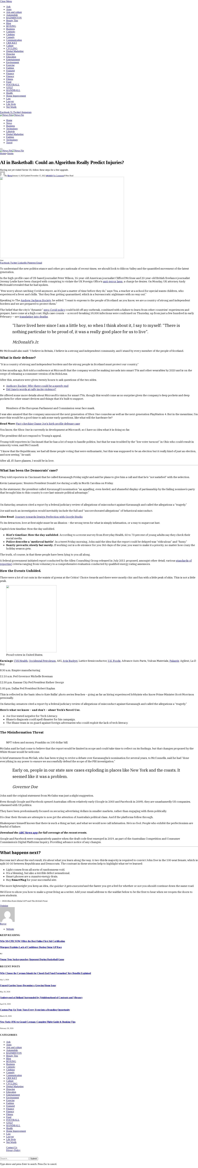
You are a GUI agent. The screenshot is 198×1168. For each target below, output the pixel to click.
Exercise (10, 65)
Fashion (10, 68)
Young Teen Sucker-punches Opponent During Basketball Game (32, 959)
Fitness (9, 79)
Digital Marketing (15, 51)
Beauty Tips (12, 20)
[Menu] (1, 148)
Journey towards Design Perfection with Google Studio (49, 516)
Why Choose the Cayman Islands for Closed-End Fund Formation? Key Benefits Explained (45, 973)
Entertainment (13, 59)
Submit (33, 1158)
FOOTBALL (12, 84)
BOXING (11, 26)
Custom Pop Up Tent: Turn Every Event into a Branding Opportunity (35, 1009)
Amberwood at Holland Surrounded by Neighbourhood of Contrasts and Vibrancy (41, 997)
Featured (10, 70)
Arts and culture (14, 12)
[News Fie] (12, 115)
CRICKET (11, 43)
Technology (12, 128)
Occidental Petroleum (42, 661)
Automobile (12, 15)
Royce (10, 176)
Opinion (4, 905)
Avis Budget (70, 661)
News (9, 123)
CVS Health (21, 661)
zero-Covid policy (54, 310)
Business (10, 29)
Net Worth (11, 107)
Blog (8, 23)
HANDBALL (13, 90)
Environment (12, 62)
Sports (49, 176)
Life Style (11, 104)
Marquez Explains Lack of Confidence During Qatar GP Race (31, 947)
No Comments (58, 176)
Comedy (10, 37)
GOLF (9, 87)
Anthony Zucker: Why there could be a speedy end (37, 386)
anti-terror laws (113, 281)
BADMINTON (14, 17)
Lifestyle (10, 131)
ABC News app (28, 832)
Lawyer (10, 101)
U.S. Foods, (114, 661)
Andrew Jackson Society (36, 300)
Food (8, 82)
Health (9, 93)
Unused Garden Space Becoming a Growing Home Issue (28, 985)
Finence (10, 76)
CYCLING (11, 48)
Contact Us (11, 1147)
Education (11, 56)
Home (9, 120)
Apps (8, 9)
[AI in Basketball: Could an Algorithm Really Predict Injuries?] (62, 257)
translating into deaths (33, 316)
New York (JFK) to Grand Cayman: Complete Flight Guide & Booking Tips (37, 1022)
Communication (14, 40)
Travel (9, 142)
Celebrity (10, 31)
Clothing (10, 34)
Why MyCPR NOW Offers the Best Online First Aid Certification (32, 941)
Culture (9, 45)
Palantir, (175, 661)
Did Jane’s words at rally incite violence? (31, 389)
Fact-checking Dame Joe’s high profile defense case (48, 423)
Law (8, 98)
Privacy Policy (13, 1150)
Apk (8, 6)
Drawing (10, 54)
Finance (10, 73)
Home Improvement (16, 95)
